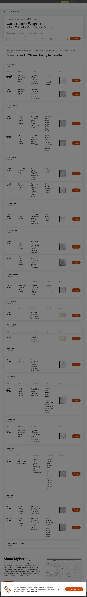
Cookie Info (34, 591)
